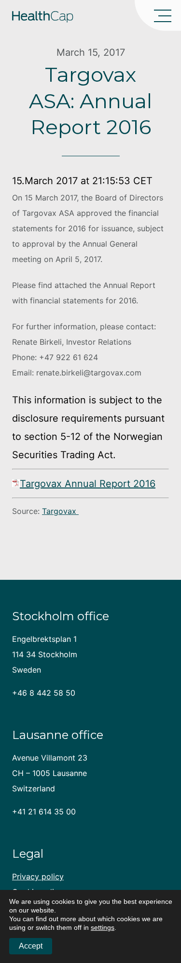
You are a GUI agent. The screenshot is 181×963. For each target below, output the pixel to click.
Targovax (60, 511)
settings (102, 927)
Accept (30, 946)
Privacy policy (38, 876)
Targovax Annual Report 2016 (87, 483)
